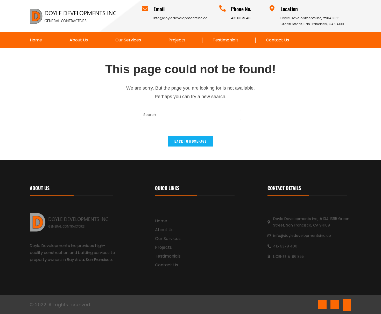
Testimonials (225, 40)
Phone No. (241, 9)
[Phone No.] (222, 8)
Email (159, 9)
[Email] (145, 8)
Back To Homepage (190, 141)
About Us (78, 40)
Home (36, 40)
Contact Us (277, 40)
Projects (176, 40)
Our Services (128, 40)
